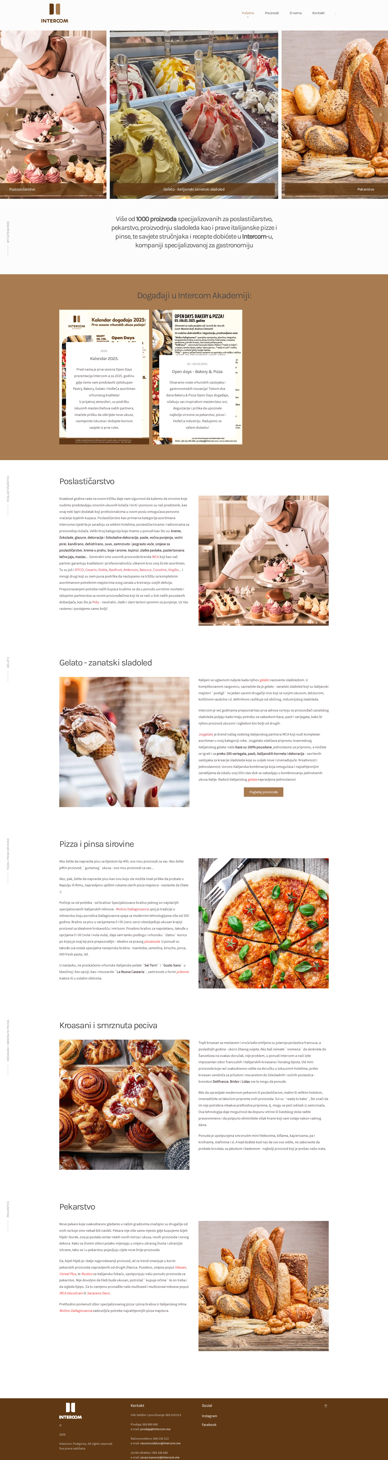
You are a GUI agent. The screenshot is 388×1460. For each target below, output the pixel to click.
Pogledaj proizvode (263, 792)
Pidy (95, 602)
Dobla (102, 569)
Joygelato (205, 734)
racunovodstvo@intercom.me (160, 1443)
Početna (248, 13)
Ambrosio (130, 569)
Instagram (209, 1416)
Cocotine (160, 569)
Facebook (209, 1424)
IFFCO (79, 569)
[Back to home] (54, 13)
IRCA (155, 556)
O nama (296, 13)
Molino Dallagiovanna (132, 909)
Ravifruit (115, 569)
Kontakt (318, 13)
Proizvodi (272, 13)
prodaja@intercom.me (155, 1429)
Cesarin (91, 569)
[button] (7, 114)
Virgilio (173, 569)
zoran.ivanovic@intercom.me (159, 1457)
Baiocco (146, 569)
